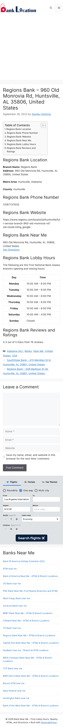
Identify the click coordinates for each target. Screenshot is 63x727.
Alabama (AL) (15, 351)
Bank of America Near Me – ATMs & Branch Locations (30, 576)
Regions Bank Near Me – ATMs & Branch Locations (29, 635)
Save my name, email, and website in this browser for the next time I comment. (30, 457)
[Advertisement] (31, 48)
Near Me (38, 351)
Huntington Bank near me (16, 698)
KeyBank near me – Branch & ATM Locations (25, 650)
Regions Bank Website (19, 136)
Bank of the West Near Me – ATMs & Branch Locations (30, 705)
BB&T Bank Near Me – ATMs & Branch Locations (27, 613)
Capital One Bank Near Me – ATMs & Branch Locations (31, 642)
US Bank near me (12, 583)
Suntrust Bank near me (15, 605)
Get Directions (11, 249)
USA (14, 355)
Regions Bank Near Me (19, 140)
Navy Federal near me (14, 690)
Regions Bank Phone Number (22, 132)
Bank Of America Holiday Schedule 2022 (24, 561)
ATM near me (10, 568)
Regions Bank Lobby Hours (21, 144)
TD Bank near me (12, 628)
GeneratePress (49, 722)
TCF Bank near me (12, 668)
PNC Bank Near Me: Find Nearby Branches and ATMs (30, 591)
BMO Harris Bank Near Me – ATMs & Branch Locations (31, 675)
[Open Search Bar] (51, 7)
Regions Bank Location (18, 129)
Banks (28, 351)
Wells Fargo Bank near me (16, 598)
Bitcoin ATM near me (13, 683)
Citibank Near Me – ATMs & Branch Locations (26, 620)
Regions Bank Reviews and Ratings (21, 150)
